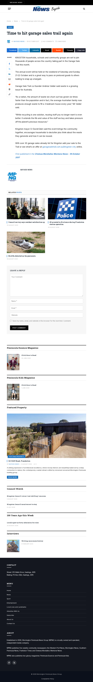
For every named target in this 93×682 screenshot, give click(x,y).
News (10, 27)
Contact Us (11, 623)
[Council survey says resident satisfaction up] (26, 208)
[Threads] (9, 89)
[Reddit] (9, 84)
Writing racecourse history (32, 541)
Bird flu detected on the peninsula (21, 256)
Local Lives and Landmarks (16, 607)
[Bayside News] (47, 8)
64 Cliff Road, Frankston (19, 461)
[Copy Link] (9, 94)
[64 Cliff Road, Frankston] (46, 436)
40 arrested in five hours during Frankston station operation (67, 223)
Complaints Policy (47, 679)
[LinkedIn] (9, 74)
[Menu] (9, 8)
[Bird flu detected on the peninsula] (26, 242)
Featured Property (16, 456)
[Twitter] (9, 68)
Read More (12, 477)
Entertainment (12, 603)
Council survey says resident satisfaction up (26, 222)
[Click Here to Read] (13, 362)
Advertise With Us (13, 611)
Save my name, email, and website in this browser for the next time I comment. (42, 321)
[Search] (84, 8)
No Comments (48, 41)
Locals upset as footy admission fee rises (23, 523)
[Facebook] (9, 63)
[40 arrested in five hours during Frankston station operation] (67, 208)
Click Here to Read (28, 355)
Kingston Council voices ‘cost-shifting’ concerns (26, 496)
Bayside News (19, 41)
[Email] (9, 79)
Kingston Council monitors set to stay (22, 504)
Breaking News (16, 2)
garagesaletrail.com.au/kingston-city (59, 147)
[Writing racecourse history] (13, 546)
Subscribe (10, 615)
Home (9, 590)
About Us (10, 619)
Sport (9, 599)
